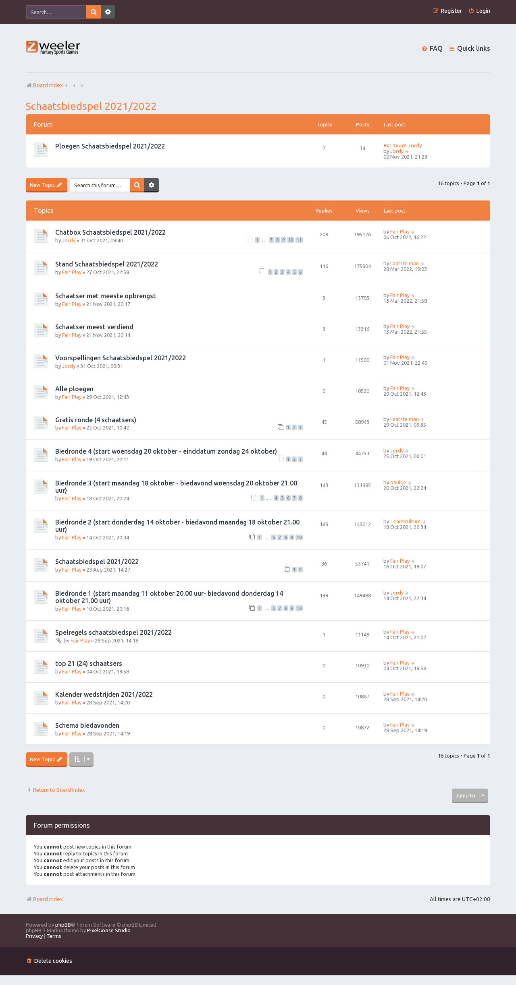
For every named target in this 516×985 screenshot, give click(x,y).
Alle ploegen (74, 388)
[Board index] (53, 48)
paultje (398, 482)
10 (290, 239)
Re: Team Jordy (402, 145)
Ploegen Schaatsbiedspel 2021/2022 (110, 146)
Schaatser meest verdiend (94, 326)
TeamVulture (405, 521)
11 (299, 239)
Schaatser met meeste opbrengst (105, 295)
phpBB (63, 924)
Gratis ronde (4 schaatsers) (95, 419)
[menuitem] (479, 11)
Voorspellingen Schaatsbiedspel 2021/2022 (120, 357)
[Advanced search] (108, 12)
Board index (48, 899)
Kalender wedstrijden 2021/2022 (104, 694)
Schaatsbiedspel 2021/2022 (91, 106)
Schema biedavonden (87, 725)
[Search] (93, 12)
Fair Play (400, 231)
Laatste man (404, 263)
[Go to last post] (413, 231)
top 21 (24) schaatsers (88, 663)
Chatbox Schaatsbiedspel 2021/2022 (110, 232)
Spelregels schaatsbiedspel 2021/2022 (113, 632)
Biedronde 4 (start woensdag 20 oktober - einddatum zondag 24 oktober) (166, 451)
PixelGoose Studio (109, 930)
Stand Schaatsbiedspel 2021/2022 (106, 264)
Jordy (397, 151)
